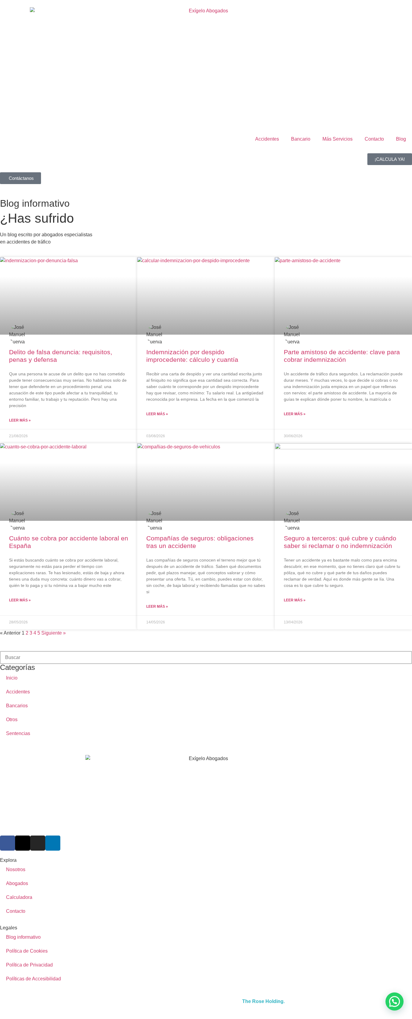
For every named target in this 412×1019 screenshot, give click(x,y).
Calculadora (19, 897)
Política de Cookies (27, 951)
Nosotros (15, 869)
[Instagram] (37, 843)
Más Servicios (337, 139)
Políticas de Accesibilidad (33, 978)
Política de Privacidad (29, 964)
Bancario (300, 139)
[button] (394, 1001)
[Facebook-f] (7, 843)
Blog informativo (23, 937)
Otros (11, 719)
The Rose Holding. (263, 1001)
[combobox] (206, 657)
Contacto (374, 139)
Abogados (17, 883)
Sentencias (18, 733)
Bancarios (17, 705)
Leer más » (20, 420)
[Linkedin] (52, 843)
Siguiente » (53, 632)
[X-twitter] (22, 843)
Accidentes (267, 139)
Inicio (11, 677)
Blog (401, 139)
